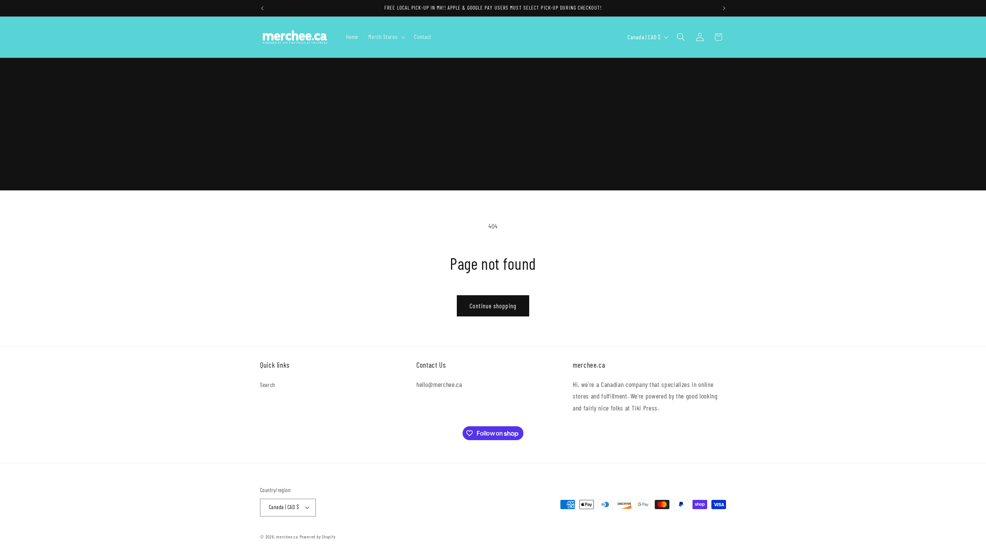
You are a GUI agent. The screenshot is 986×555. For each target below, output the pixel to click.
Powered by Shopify (317, 536)
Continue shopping (493, 305)
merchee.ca (287, 536)
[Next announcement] (724, 8)
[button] (386, 37)
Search (267, 384)
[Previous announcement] (262, 8)
